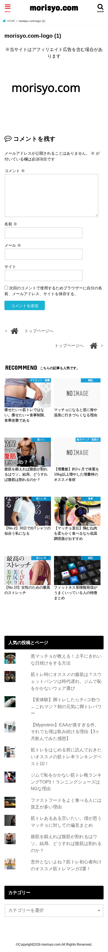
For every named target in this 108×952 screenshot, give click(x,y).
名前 (10, 224)
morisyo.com (54, 7)
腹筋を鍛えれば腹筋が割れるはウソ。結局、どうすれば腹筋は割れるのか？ (66, 843)
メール (12, 245)
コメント (14, 171)
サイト (10, 266)
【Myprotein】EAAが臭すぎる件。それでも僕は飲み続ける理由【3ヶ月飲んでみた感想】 (65, 731)
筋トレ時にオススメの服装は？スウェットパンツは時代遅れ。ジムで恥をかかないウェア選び (66, 681)
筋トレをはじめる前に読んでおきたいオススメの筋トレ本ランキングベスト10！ (66, 756)
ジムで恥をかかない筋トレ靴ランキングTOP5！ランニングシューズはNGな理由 (66, 781)
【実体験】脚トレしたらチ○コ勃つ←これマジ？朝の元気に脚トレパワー (66, 706)
